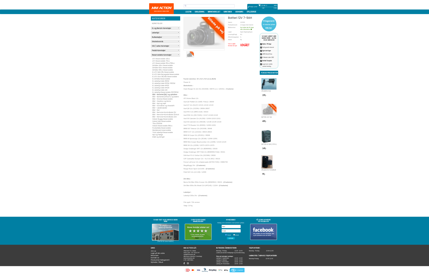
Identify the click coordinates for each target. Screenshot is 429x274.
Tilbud (160, 262)
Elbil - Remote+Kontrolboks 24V (164, 117)
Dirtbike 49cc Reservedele (162, 65)
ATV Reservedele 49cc (161, 59)
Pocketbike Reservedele (161, 128)
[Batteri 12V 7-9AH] (204, 33)
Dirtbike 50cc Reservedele (162, 68)
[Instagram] (188, 263)
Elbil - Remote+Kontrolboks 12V (164, 112)
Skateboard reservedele (161, 130)
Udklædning (199, 12)
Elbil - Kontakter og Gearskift (163, 106)
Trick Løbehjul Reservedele (162, 132)
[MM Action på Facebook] (263, 232)
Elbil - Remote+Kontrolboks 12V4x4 (165, 114)
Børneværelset (214, 12)
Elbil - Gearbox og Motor (161, 101)
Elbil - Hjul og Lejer (159, 103)
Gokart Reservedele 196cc (162, 126)
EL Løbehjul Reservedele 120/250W (165, 92)
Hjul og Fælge (157, 135)
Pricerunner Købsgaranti (160, 260)
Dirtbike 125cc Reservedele (162, 70)
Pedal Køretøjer (159, 50)
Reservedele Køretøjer (162, 55)
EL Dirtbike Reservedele (161, 79)
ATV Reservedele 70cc (161, 61)
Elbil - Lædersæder (159, 108)
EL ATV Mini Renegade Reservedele (165, 74)
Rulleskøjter (157, 37)
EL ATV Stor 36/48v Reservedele (164, 76)
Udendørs (239, 12)
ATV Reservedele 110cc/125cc (163, 63)
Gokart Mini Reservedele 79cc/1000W (161, 122)
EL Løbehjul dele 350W (160, 81)
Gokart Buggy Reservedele (162, 119)
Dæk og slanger (158, 137)
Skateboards (157, 41)
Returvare (154, 255)
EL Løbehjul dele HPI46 (160, 88)
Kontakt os (155, 258)
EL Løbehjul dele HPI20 (160, 85)
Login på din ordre (158, 253)
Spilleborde (251, 12)
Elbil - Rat (156, 110)
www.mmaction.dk (189, 258)
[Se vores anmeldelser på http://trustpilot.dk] (198, 232)
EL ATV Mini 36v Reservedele (163, 72)
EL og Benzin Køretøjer (161, 28)
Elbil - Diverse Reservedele (162, 99)
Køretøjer (228, 12)
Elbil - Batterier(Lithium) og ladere (165, 97)
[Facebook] (184, 263)
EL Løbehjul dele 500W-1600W (163, 83)
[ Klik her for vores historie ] (165, 241)
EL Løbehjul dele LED (159, 90)
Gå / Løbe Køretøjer (160, 46)
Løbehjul (155, 32)
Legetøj (188, 12)
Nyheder (154, 262)
